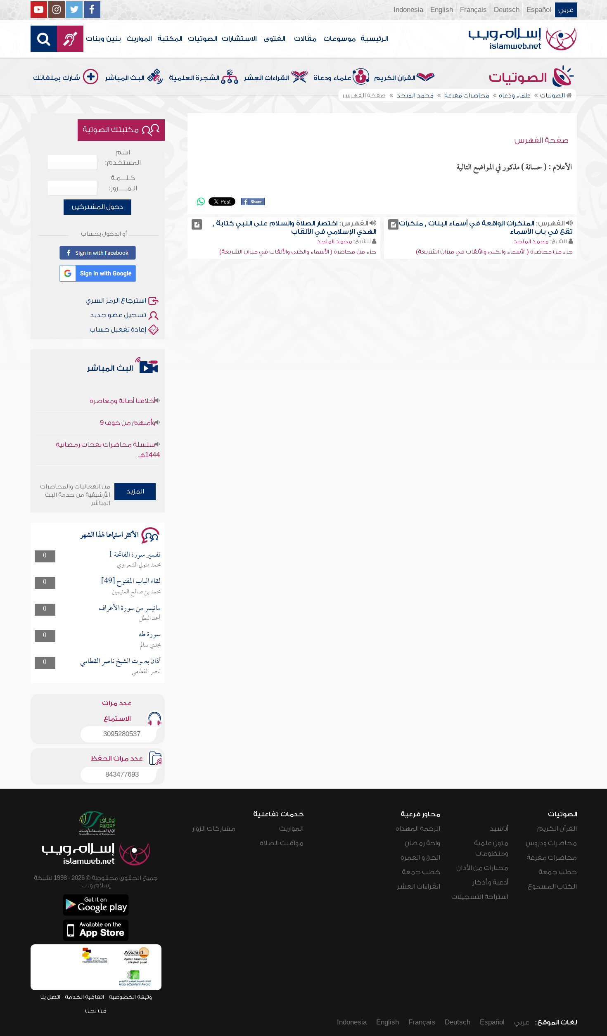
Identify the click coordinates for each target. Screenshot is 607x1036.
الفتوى (274, 39)
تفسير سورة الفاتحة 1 (135, 555)
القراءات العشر (266, 78)
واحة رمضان (422, 843)
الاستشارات (239, 39)
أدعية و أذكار (490, 882)
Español (538, 10)
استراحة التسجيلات (479, 897)
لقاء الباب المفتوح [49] (131, 582)
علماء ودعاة (332, 78)
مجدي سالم (150, 645)
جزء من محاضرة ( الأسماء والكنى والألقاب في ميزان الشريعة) (494, 252)
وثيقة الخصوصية (130, 997)
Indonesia (408, 10)
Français (473, 10)
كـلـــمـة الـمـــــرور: (123, 183)
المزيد (135, 491)
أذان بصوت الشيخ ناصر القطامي (120, 662)
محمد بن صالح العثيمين (136, 592)
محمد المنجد (531, 241)
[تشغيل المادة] (393, 224)
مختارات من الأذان (482, 868)
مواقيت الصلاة (282, 843)
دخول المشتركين (97, 207)
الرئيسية (374, 39)
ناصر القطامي (146, 671)
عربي (566, 10)
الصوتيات (202, 39)
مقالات (305, 39)
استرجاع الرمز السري (115, 300)
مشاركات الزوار (213, 828)
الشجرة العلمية (194, 78)
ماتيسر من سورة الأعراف (130, 608)
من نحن (96, 1011)
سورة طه (150, 635)
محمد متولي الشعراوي (139, 565)
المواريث (139, 39)
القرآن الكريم (394, 78)
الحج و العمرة (420, 857)
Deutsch (506, 10)
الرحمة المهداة (418, 828)
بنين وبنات (103, 39)
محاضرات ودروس (551, 843)
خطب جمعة (557, 872)
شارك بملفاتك (56, 78)
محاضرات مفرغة (551, 857)
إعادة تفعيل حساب (118, 329)
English (441, 10)
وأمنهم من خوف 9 (127, 411)
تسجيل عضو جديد (118, 315)
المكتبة (169, 39)
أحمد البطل (150, 618)
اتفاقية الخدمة (84, 997)
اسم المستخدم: (123, 157)
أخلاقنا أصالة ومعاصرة (122, 389)
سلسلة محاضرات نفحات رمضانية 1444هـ (108, 438)
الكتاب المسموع (552, 886)
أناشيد (499, 828)
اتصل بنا (50, 997)
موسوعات (339, 39)
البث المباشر (124, 78)
